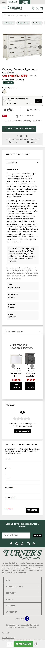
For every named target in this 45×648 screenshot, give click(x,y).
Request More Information (21, 128)
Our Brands (6, 633)
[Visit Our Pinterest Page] (17, 544)
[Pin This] (4, 116)
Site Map (21, 627)
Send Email (32, 510)
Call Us (9, 83)
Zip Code (9, 488)
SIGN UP (37, 536)
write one (27, 426)
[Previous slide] (13, 366)
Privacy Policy (12, 627)
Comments (10, 497)
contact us (23, 259)
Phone (8, 478)
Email (7, 469)
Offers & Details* (31, 627)
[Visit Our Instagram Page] (28, 544)
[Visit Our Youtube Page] (23, 544)
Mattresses (8, 23)
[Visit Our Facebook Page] (11, 544)
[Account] (37, 8)
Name (8, 459)
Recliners (37, 23)
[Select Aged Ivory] (4, 91)
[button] (4, 8)
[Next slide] (32, 366)
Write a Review (22, 431)
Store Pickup (35, 110)
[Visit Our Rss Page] (34, 544)
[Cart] (41, 8)
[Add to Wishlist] (36, 644)
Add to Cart (25, 644)
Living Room (23, 23)
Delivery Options (10, 110)
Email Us (32, 142)
